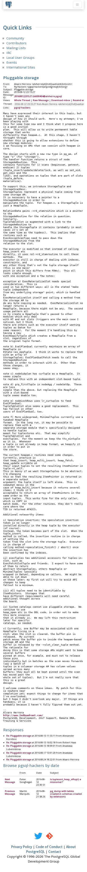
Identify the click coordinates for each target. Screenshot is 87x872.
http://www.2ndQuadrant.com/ (23, 715)
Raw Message (41, 100)
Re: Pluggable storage (18, 735)
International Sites (20, 67)
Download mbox (60, 100)
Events (11, 62)
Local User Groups (20, 57)
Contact (54, 851)
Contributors (16, 43)
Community (15, 38)
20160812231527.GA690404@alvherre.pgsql (38, 96)
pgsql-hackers (22, 107)
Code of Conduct (49, 847)
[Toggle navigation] (77, 4)
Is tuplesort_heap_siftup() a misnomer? (65, 781)
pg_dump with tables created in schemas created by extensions (66, 794)
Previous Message (10, 792)
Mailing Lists (16, 48)
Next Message (10, 781)
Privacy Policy (21, 847)
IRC (9, 53)
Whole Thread (22, 100)
